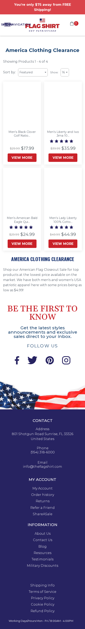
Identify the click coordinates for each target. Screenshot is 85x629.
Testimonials (42, 559)
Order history (42, 495)
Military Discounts (42, 565)
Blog (42, 546)
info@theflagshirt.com (42, 466)
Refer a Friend (42, 507)
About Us (43, 533)
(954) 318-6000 (43, 452)
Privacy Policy (42, 598)
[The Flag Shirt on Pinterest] (50, 363)
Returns (43, 501)
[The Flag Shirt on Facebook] (17, 363)
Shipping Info (42, 585)
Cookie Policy (42, 604)
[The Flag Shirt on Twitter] (32, 363)
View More (22, 158)
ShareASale (42, 514)
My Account (42, 488)
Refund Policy (42, 611)
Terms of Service (42, 591)
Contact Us (42, 540)
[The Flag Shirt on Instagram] (66, 363)
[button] (62, 141)
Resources (42, 553)
